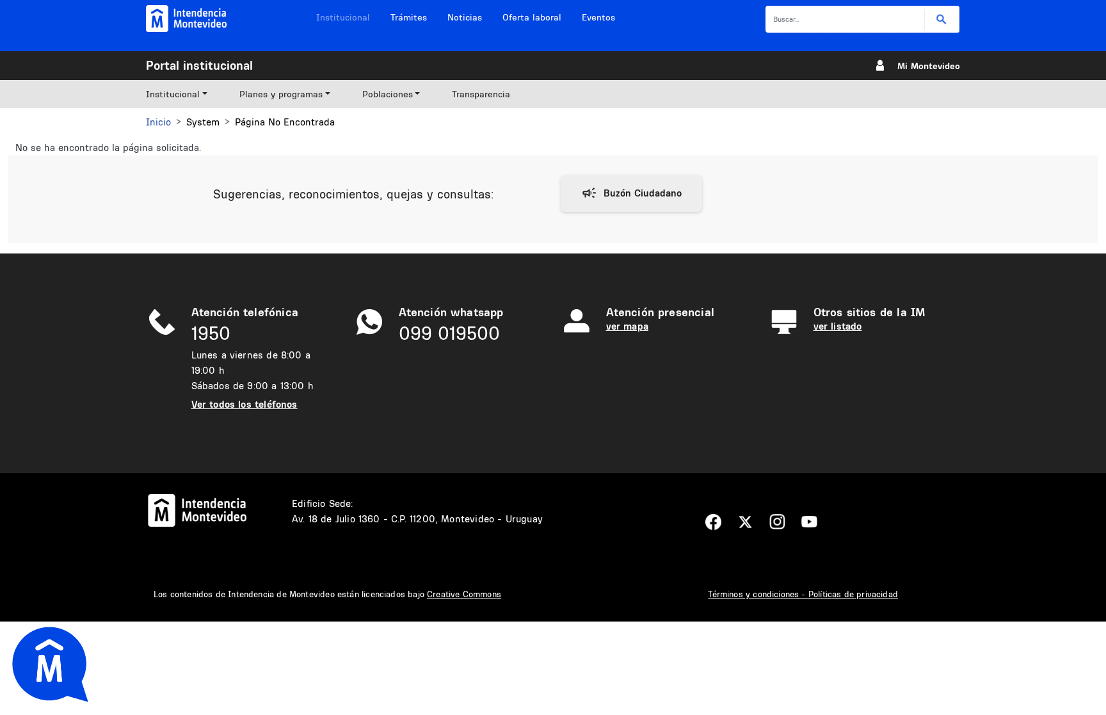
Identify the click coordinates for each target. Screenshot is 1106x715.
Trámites (408, 17)
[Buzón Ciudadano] (631, 193)
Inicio (158, 122)
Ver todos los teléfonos (244, 404)
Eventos (598, 17)
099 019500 (449, 333)
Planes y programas (281, 94)
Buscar (941, 19)
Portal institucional (199, 65)
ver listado (837, 326)
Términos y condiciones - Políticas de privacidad (803, 594)
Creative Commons (464, 594)
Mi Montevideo (928, 66)
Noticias (464, 17)
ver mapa (627, 326)
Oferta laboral (531, 17)
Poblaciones (387, 94)
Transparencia (481, 94)
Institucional (343, 17)
